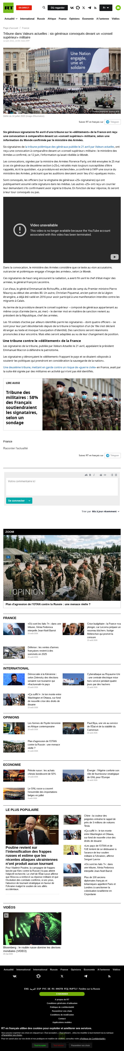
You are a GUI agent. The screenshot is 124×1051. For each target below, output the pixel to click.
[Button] (118, 7)
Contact (62, 1019)
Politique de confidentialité (62, 1007)
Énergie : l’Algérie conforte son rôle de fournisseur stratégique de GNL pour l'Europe (103, 774)
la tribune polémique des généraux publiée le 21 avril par (69, 147)
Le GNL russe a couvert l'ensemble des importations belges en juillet (42, 792)
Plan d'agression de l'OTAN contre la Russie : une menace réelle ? (44, 744)
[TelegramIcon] (89, 7)
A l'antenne (102, 18)
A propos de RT (62, 999)
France (63, 18)
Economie (88, 18)
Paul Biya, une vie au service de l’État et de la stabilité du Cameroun (102, 726)
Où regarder (58, 7)
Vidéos (115, 18)
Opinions (74, 18)
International (27, 18)
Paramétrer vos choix (62, 1011)
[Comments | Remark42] (62, 493)
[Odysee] (77, 7)
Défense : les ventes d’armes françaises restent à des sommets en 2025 (43, 650)
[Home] (8, 8)
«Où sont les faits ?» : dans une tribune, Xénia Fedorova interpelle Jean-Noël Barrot (44, 627)
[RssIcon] (95, 7)
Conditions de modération (62, 1015)
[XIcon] (83, 7)
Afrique (52, 18)
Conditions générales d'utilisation (62, 1003)
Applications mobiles (62, 1022)
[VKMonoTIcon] (72, 7)
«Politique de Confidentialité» (93, 1039)
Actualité (10, 18)
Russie (41, 18)
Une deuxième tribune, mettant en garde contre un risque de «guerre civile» (49, 367)
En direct (24, 8)
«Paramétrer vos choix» (11, 1035)
